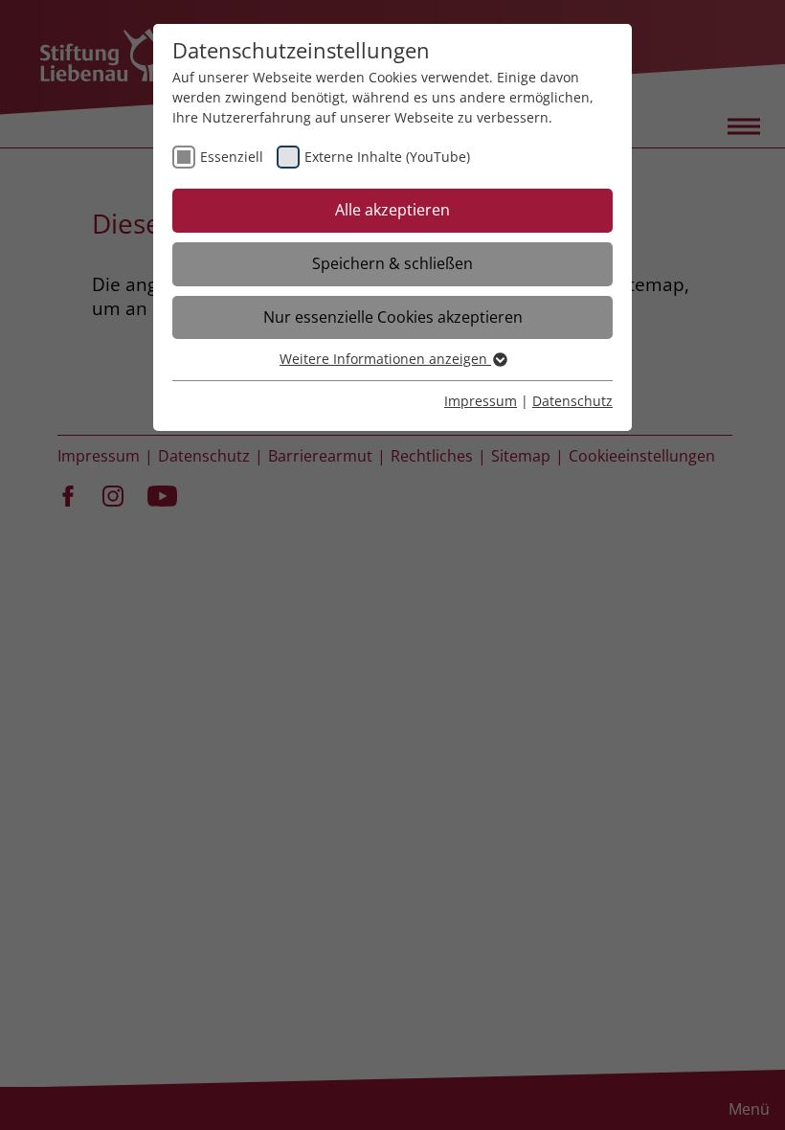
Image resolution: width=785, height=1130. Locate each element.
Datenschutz (572, 401)
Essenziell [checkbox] (231, 156)
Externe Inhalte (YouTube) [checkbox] (387, 156)
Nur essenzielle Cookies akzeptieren (393, 317)
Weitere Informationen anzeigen (385, 359)
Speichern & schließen (392, 263)
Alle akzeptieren (392, 209)
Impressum (480, 401)
